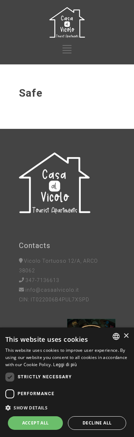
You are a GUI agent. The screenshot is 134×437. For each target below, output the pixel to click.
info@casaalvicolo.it (52, 290)
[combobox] (116, 336)
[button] (67, 407)
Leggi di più (65, 364)
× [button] (126, 336)
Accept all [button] (35, 423)
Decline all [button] (97, 423)
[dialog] (67, 382)
